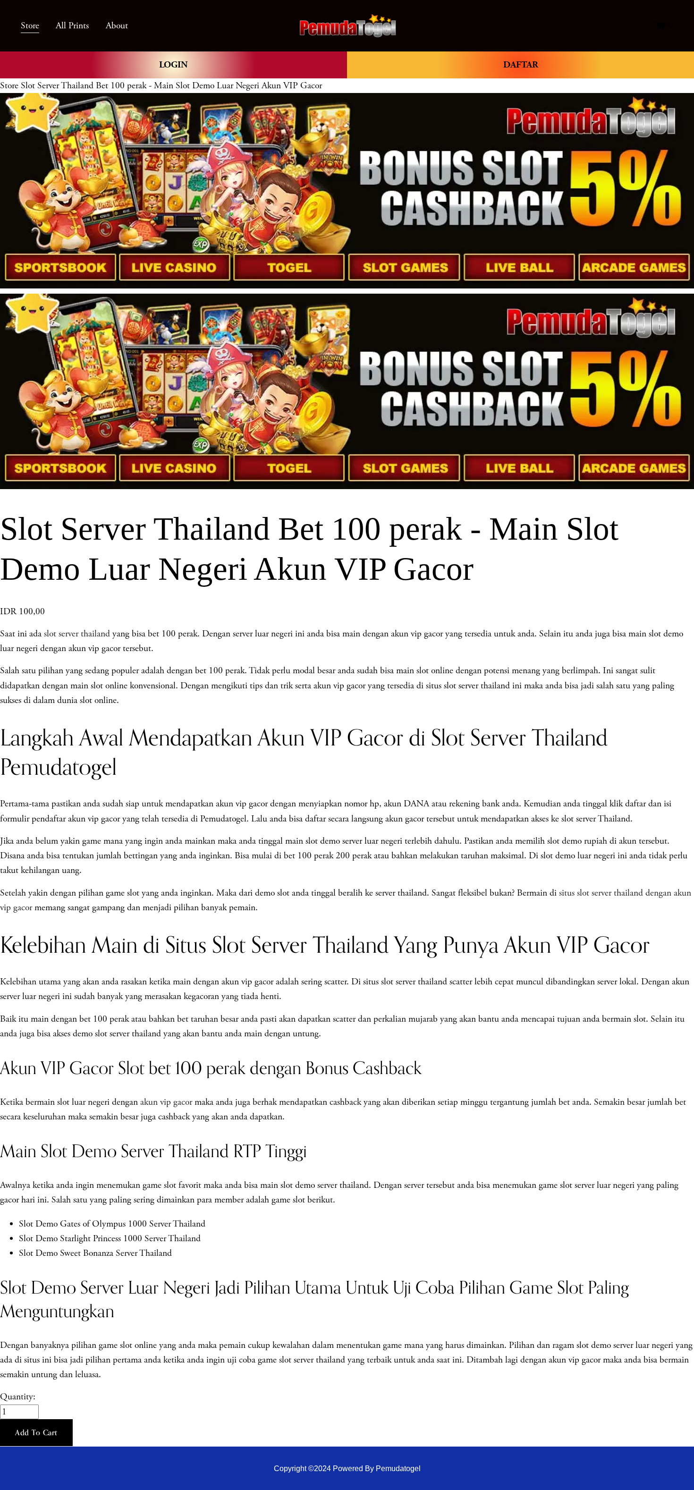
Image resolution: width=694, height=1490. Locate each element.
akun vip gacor (166, 1102)
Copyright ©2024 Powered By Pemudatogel (347, 1469)
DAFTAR (520, 64)
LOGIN (173, 64)
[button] (36, 1433)
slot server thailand (77, 634)
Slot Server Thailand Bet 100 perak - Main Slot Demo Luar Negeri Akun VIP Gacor (171, 86)
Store (9, 86)
